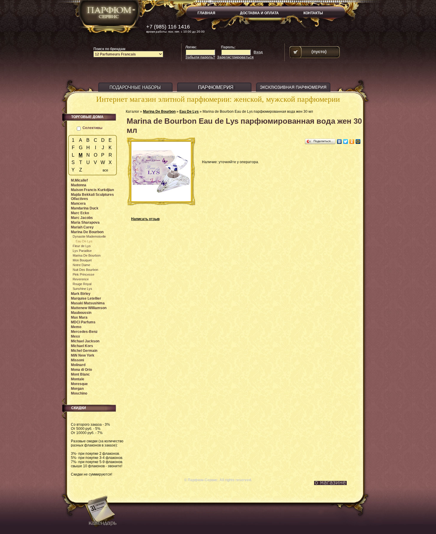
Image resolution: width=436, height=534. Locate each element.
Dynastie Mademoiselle (89, 236)
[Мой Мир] (358, 141)
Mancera (78, 203)
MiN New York (82, 355)
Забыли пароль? (200, 57)
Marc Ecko (80, 213)
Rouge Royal (82, 284)
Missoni (77, 360)
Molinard (78, 365)
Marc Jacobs (82, 218)
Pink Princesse (83, 274)
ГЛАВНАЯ (206, 13)
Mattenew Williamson (88, 308)
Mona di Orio (81, 370)
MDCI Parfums (83, 322)
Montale (77, 379)
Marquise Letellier (86, 298)
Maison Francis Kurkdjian (92, 190)
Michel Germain (84, 351)
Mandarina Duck (84, 208)
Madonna (78, 185)
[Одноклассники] (352, 141)
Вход (258, 52)
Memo (76, 327)
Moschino (79, 393)
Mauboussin (81, 313)
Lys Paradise (82, 250)
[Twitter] (346, 141)
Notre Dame (81, 265)
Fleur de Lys (82, 246)
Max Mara (79, 317)
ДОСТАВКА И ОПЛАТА (259, 13)
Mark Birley (80, 294)
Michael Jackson (85, 341)
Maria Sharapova (85, 222)
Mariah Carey (82, 227)
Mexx (75, 336)
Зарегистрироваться (235, 57)
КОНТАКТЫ (313, 13)
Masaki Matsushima (88, 303)
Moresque (79, 384)
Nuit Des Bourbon (85, 269)
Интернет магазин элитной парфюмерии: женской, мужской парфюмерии (218, 99)
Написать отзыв (145, 219)
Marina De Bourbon (159, 111)
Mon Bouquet (82, 260)
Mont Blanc (80, 374)
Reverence (81, 279)
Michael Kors (82, 346)
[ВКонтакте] (339, 141)
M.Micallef (79, 180)
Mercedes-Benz (84, 332)
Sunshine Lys (82, 288)
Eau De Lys (189, 111)
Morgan (77, 389)
